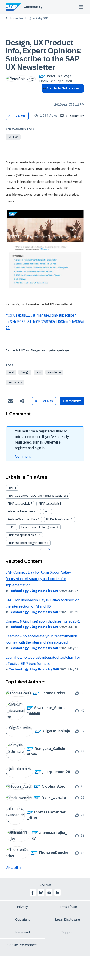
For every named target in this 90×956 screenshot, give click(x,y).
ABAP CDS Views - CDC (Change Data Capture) (37, 495)
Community (33, 7)
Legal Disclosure (67, 919)
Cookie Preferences (22, 945)
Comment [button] (72, 401)
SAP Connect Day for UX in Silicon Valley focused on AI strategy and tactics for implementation (38, 578)
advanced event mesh (22, 511)
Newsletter (54, 372)
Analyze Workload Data (22, 519)
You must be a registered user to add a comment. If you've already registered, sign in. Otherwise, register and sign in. (42, 439)
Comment (23, 456)
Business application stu (23, 535)
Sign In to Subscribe (62, 88)
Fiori (38, 372)
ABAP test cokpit (49, 503)
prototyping (15, 382)
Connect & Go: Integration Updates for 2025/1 (43, 621)
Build (11, 372)
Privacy (22, 907)
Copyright (22, 919)
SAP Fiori (13, 137)
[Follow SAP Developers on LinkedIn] (57, 893)
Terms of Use (67, 907)
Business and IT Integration (38, 527)
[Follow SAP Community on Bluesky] (41, 893)
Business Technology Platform (27, 543)
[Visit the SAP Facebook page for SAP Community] (32, 893)
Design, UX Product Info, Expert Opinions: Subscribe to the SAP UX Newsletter (44, 55)
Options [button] (44, 96)
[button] (9, 116)
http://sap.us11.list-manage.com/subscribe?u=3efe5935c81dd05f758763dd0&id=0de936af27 (45, 321)
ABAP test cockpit (19, 503)
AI (46, 511)
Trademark (22, 932)
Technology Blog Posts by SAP (29, 18)
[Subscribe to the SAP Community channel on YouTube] (49, 893)
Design (25, 372)
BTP (10, 527)
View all (12, 868)
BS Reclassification (58, 519)
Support (67, 932)
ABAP (11, 488)
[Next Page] (48, 549)
